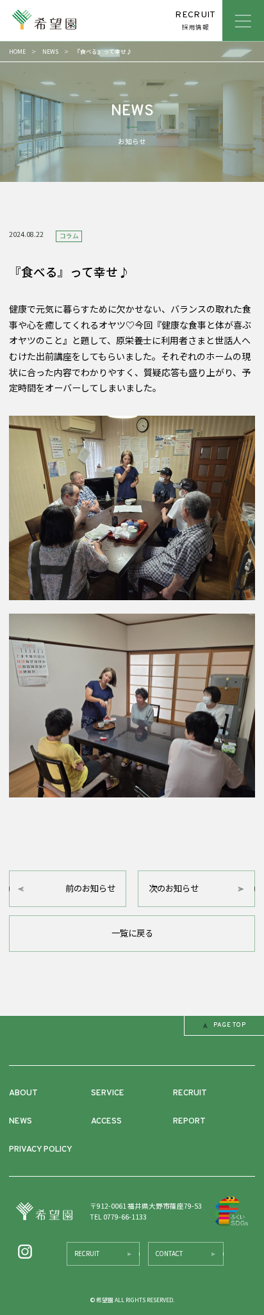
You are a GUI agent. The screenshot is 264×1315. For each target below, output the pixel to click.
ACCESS (106, 1121)
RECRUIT (190, 1093)
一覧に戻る (132, 933)
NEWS (50, 51)
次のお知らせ (174, 888)
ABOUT (23, 1093)
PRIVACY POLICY (40, 1149)
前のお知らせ (90, 888)
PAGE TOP (229, 1025)
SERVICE (107, 1093)
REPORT (189, 1121)
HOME (17, 51)
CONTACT (169, 1253)
